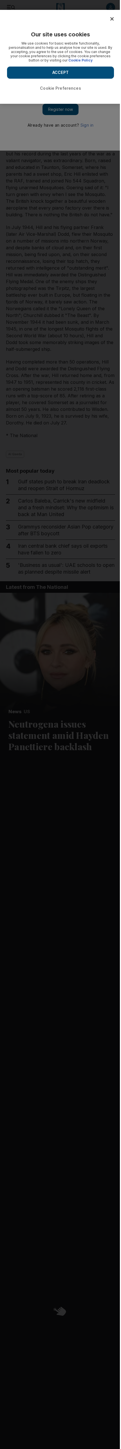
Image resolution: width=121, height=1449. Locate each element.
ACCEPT (60, 72)
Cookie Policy (80, 60)
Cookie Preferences (60, 88)
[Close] (112, 19)
